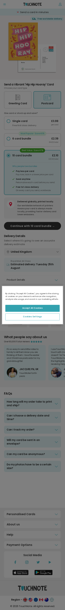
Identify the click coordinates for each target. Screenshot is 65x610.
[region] (33, 305)
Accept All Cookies (32, 308)
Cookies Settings (32, 316)
